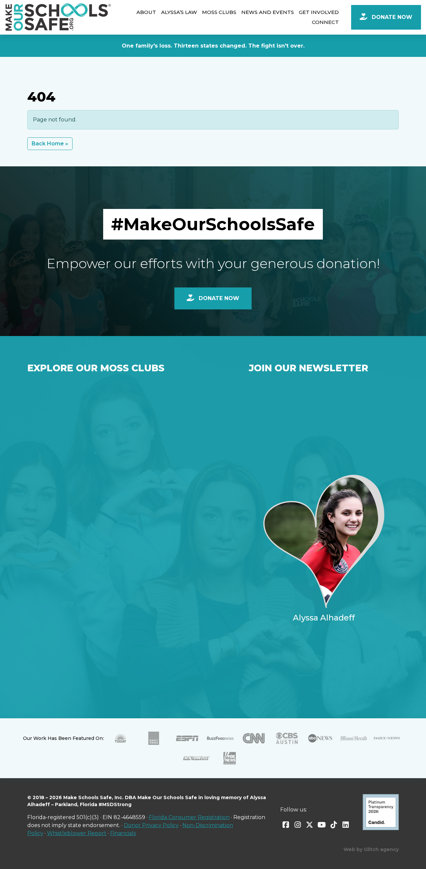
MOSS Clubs (219, 12)
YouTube (321, 824)
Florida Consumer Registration (189, 817)
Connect (325, 22)
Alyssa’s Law (179, 12)
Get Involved (319, 12)
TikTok (333, 824)
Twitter (309, 824)
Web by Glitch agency (371, 849)
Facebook (285, 824)
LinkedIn (345, 824)
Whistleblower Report (76, 833)
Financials (123, 833)
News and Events (267, 12)
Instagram (297, 824)
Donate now (218, 298)
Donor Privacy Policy (151, 825)
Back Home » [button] (50, 143)
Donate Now (391, 17)
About (146, 12)
